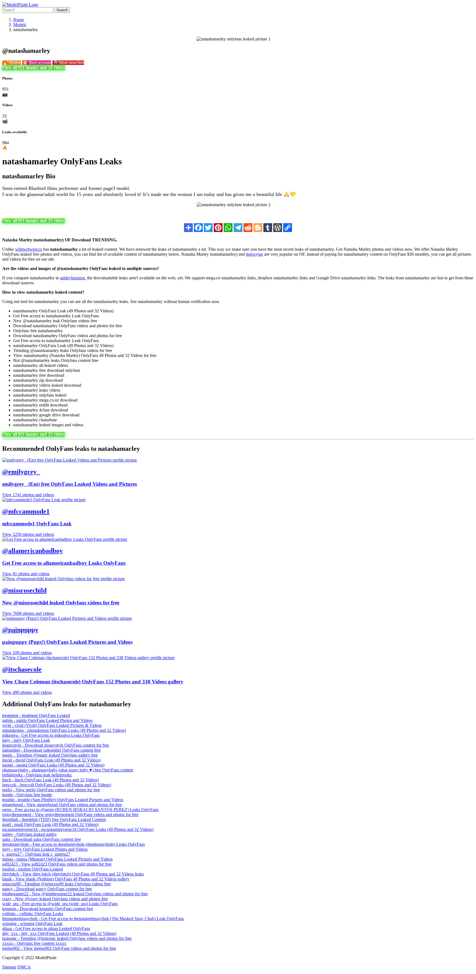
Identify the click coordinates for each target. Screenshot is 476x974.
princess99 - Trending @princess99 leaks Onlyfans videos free (56, 884)
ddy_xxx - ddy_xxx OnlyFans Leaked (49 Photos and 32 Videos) (59, 933)
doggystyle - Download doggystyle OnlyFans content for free (55, 745)
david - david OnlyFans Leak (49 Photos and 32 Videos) (51, 760)
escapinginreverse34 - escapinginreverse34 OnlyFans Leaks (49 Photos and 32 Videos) (77, 829)
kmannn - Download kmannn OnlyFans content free (47, 908)
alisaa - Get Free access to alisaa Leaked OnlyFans (46, 928)
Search (62, 10)
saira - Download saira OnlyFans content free (41, 839)
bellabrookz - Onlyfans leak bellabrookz (37, 775)
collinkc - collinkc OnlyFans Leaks (32, 913)
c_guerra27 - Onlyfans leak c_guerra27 (36, 854)
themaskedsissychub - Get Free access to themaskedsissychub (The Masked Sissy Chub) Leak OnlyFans (93, 918)
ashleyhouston (72, 277)
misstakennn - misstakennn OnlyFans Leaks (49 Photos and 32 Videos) (64, 730)
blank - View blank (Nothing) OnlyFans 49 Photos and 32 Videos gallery (65, 879)
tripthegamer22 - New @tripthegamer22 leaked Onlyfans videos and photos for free (75, 893)
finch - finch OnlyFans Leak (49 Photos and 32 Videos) (50, 779)
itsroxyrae (254, 254)
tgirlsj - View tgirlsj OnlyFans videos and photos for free (51, 789)
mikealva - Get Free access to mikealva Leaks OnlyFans (51, 735)
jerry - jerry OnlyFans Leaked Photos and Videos (45, 849)
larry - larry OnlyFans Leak (26, 740)
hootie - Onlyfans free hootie (27, 794)
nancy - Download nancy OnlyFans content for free (47, 888)
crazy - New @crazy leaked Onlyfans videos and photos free (55, 898)
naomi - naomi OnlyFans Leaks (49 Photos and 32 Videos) (53, 765)
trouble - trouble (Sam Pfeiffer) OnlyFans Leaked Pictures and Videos (62, 799)
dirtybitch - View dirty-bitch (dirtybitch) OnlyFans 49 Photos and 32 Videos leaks (73, 874)
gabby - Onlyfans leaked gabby (29, 834)
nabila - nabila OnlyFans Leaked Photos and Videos (47, 720)
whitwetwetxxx (28, 249)
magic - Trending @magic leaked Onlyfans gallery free (50, 755)
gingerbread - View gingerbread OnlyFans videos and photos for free (62, 804)
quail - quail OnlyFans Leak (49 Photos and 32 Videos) (50, 824)
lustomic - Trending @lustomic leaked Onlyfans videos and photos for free (67, 938)
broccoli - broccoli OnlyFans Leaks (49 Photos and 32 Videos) (56, 784)
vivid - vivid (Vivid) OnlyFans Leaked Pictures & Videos (52, 725)
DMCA (24, 967)
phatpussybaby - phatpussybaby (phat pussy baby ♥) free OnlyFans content (67, 770)
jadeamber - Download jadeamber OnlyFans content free (51, 750)
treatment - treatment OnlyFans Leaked (36, 715)
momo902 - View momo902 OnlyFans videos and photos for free (59, 948)
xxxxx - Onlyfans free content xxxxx (34, 943)
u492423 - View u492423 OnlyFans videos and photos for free (57, 864)
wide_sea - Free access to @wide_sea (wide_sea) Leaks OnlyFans (60, 903)
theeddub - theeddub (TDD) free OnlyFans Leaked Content (54, 819)
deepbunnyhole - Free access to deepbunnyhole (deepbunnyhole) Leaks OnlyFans (73, 844)
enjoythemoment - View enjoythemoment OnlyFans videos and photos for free (70, 814)
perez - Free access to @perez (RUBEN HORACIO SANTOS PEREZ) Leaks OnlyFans (80, 809)
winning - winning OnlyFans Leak (32, 923)
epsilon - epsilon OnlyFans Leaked (32, 869)
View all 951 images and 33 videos (33, 67)
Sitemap (9, 967)
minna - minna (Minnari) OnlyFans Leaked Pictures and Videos (57, 859)
